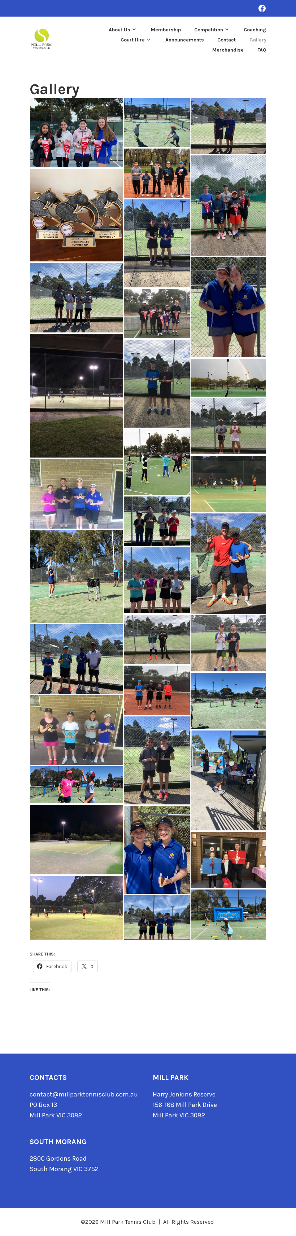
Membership (166, 30)
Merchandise (228, 50)
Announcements (184, 40)
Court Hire (133, 40)
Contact (226, 40)
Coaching (255, 30)
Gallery (257, 40)
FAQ (261, 50)
